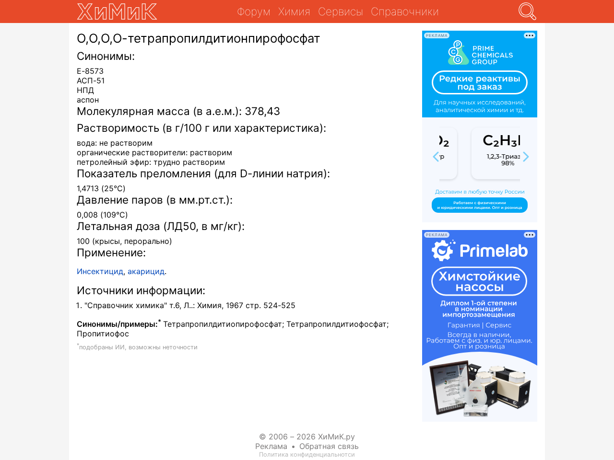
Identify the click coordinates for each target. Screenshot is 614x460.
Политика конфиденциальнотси (307, 454)
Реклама (271, 446)
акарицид (146, 271)
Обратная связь (329, 446)
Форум (254, 11)
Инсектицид (100, 271)
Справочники (405, 11)
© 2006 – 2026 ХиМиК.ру (307, 436)
